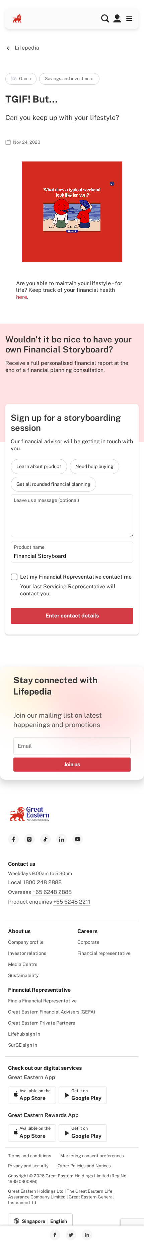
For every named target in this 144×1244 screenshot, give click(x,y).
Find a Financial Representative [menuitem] (42, 1000)
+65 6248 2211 (71, 902)
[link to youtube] (77, 839)
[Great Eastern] (17, 18)
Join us (72, 764)
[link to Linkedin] (87, 1235)
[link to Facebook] (55, 1235)
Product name (29, 547)
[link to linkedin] (61, 839)
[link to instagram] (29, 839)
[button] (105, 18)
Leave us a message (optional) (46, 500)
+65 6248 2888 (52, 892)
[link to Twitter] (71, 1235)
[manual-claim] (117, 18)
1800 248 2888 (42, 882)
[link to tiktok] (45, 839)
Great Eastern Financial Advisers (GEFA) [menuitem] (51, 1011)
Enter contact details (72, 615)
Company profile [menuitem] (26, 942)
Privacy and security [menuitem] (28, 1165)
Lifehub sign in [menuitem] (24, 1034)
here (21, 297)
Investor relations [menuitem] (27, 953)
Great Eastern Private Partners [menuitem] (41, 1023)
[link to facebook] (13, 839)
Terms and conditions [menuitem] (29, 1155)
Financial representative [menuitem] (104, 953)
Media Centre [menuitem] (23, 964)
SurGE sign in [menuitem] (22, 1045)
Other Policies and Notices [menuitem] (84, 1165)
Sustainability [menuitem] (23, 975)
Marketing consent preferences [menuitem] (92, 1155)
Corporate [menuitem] (88, 942)
